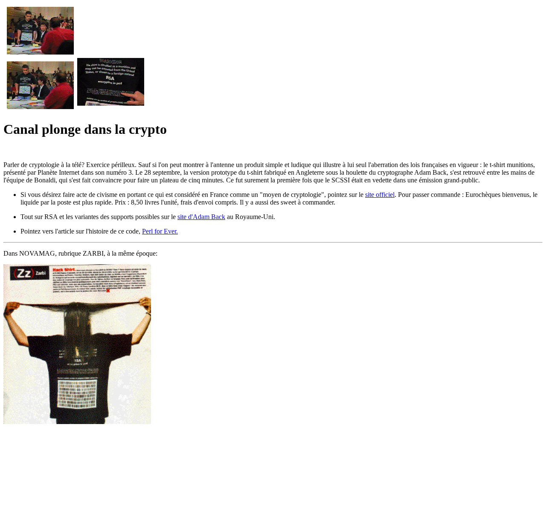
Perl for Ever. (160, 231)
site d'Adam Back (201, 216)
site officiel (380, 194)
